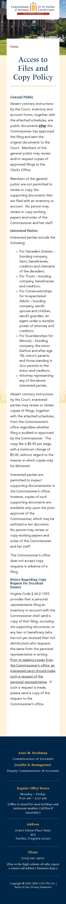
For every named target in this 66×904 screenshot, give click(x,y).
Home (14, 46)
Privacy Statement (41, 887)
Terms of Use (21, 887)
